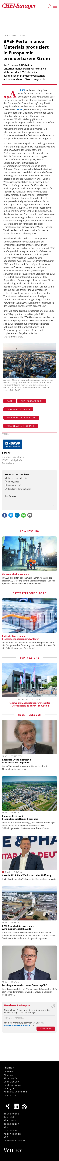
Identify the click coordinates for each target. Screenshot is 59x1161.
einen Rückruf (14, 485)
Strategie (17, 756)
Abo (5, 1127)
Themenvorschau (14, 1140)
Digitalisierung (15, 1091)
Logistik (9, 1095)
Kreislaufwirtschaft (20, 426)
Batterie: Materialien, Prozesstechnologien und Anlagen (20, 637)
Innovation (11, 1081)
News (22, 35)
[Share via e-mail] (29, 515)
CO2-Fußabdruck (32, 401)
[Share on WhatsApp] (23, 515)
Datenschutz (12, 1133)
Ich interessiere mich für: (16, 478)
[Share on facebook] (4, 515)
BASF (23, 90)
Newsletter (11, 1113)
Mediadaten (11, 1123)
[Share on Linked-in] (17, 515)
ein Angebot (13, 481)
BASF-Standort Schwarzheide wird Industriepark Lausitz (18, 927)
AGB (5, 1137)
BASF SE (6, 453)
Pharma (8, 1074)
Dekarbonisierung (18, 409)
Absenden (45, 1028)
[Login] (49, 6)
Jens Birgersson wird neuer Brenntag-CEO (24, 985)
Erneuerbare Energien (21, 417)
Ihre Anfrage (10, 496)
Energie (9, 1088)
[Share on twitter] (10, 515)
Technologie (12, 1085)
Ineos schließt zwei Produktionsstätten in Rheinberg (20, 817)
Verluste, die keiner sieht (15, 574)
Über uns (9, 1120)
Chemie (15, 812)
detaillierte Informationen (19, 489)
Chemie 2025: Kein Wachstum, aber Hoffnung (26, 875)
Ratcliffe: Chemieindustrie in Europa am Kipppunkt (16, 761)
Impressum (10, 1130)
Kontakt (9, 1117)
